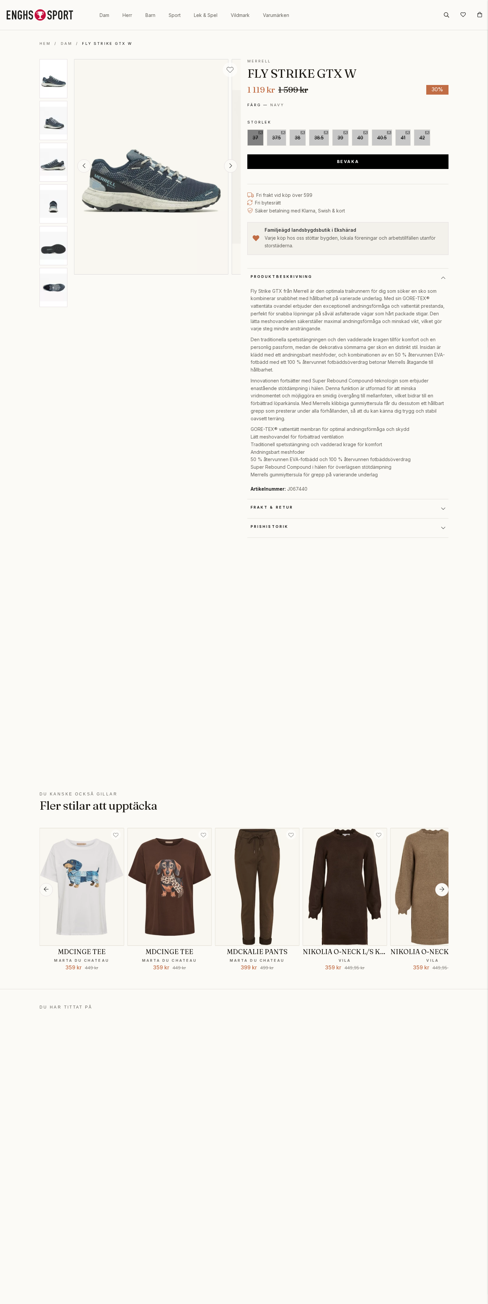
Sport (175, 15)
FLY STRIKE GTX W (107, 43)
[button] (84, 166)
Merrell (259, 61)
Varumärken (276, 15)
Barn (150, 15)
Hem (45, 43)
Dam (104, 15)
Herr (127, 15)
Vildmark (240, 15)
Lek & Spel (205, 15)
